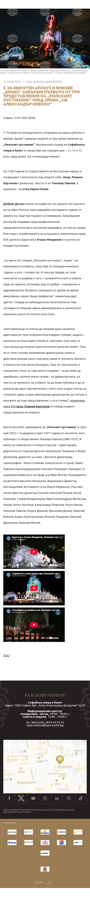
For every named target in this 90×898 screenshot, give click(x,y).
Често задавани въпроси (61, 810)
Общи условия (11, 810)
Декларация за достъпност (17, 812)
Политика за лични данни (33, 810)
